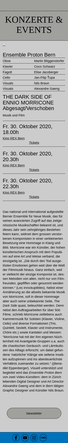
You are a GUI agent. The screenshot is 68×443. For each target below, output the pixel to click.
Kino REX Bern (14, 138)
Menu (62, 5)
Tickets (34, 143)
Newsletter (34, 413)
